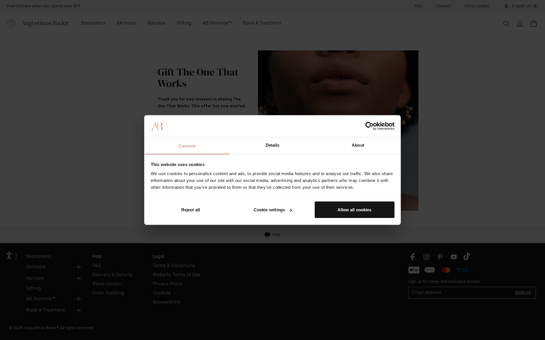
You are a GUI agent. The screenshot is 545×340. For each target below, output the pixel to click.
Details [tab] (273, 144)
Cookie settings (269, 209)
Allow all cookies (354, 209)
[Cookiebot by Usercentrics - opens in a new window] (369, 126)
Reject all (190, 209)
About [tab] (358, 144)
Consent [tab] (187, 145)
